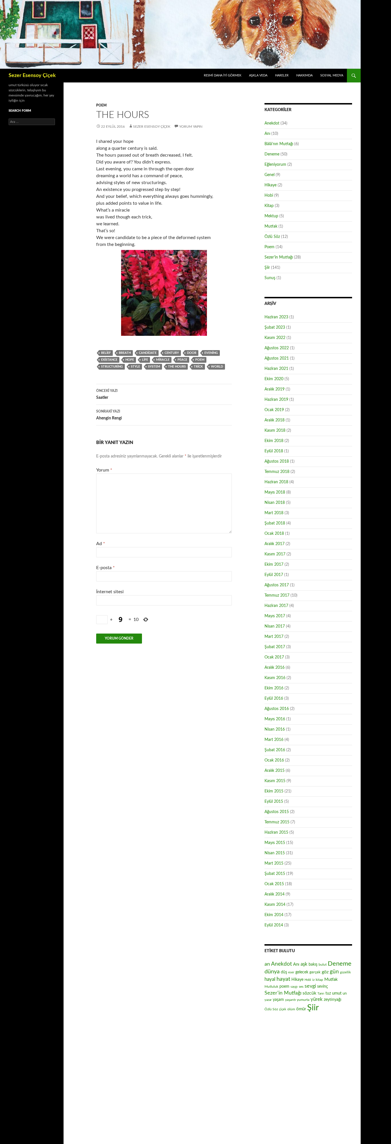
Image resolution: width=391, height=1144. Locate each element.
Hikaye (270, 185)
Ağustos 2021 (276, 358)
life (145, 359)
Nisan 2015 (274, 853)
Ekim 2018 (273, 441)
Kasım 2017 (274, 554)
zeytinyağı (332, 999)
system (154, 366)
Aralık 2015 (274, 771)
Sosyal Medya (331, 75)
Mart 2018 (273, 513)
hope (129, 359)
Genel (269, 175)
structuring (112, 366)
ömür (301, 1009)
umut (336, 993)
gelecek (301, 972)
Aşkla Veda (258, 75)
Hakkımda (304, 75)
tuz (328, 993)
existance (109, 359)
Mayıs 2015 (274, 843)
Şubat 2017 (274, 647)
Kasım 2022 (274, 338)
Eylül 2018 (273, 451)
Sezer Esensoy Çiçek (32, 75)
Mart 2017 (273, 637)
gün (334, 972)
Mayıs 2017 (274, 616)
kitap (319, 979)
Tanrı (320, 993)
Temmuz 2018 (276, 472)
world (217, 366)
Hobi (268, 196)
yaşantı (290, 999)
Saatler (107, 394)
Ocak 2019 (274, 410)
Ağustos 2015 (276, 812)
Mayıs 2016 (274, 719)
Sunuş (269, 278)
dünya (272, 972)
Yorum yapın (190, 126)
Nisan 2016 (274, 729)
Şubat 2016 (274, 750)
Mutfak (270, 226)
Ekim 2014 (273, 915)
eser (291, 972)
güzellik (345, 972)
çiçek (282, 1009)
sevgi (310, 986)
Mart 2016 (273, 740)
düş (284, 972)
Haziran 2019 (276, 400)
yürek (317, 999)
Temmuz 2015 (276, 822)
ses (301, 986)
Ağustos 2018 (276, 461)
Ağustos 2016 (276, 709)
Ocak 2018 (274, 534)
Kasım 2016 (274, 678)
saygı (294, 986)
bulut (323, 964)
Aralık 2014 (274, 894)
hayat (283, 979)
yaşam (278, 1000)
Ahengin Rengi (109, 415)
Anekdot (271, 123)
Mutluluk (271, 986)
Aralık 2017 (274, 544)
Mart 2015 (273, 863)
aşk (304, 964)
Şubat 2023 (274, 328)
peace (182, 359)
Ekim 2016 (273, 688)
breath (125, 352)
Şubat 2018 (274, 523)
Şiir (267, 268)
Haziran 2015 (276, 833)
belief (106, 352)
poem (199, 359)
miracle (162, 359)
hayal (269, 979)
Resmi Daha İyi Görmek (222, 75)
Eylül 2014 (273, 925)
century (172, 352)
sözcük (309, 993)
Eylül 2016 (273, 699)
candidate (148, 352)
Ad (100, 543)
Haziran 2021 (276, 369)
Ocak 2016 (274, 760)
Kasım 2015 (274, 781)
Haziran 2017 (276, 606)
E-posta (105, 567)
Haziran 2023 (276, 317)
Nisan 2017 (274, 626)
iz (313, 979)
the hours (177, 366)
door (191, 352)
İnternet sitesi (110, 591)
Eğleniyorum (275, 165)
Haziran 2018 (276, 482)
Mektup (271, 216)
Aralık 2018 (274, 420)
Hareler (282, 75)
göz (325, 972)
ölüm (291, 1009)
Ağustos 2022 (276, 348)
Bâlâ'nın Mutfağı (278, 144)
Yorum (104, 470)
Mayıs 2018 (274, 492)
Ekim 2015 (273, 791)
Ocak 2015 (274, 884)
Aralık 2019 (274, 389)
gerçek (315, 972)
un (345, 993)
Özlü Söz (272, 237)
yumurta (303, 999)
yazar (268, 999)
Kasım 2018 (274, 431)
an (267, 964)
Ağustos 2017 (276, 585)
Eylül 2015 (273, 802)
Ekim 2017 (273, 565)
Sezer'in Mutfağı (278, 257)
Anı (267, 134)
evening (211, 352)
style (135, 366)
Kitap (269, 206)
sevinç (322, 987)
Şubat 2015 (274, 874)
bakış (313, 964)
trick (198, 366)
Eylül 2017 (273, 575)
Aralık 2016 (274, 668)
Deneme (271, 154)
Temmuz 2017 (276, 595)
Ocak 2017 (274, 657)
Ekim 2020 (273, 379)
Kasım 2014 (274, 905)
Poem (101, 105)
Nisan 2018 (274, 503)
